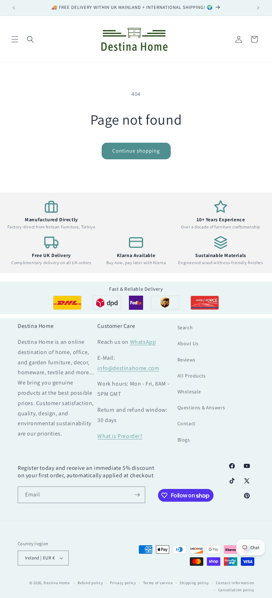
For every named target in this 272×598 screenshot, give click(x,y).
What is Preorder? (119, 436)
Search (185, 327)
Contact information (235, 582)
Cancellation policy (236, 589)
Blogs (183, 440)
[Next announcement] (258, 8)
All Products (191, 375)
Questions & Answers (201, 407)
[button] (15, 39)
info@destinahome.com (128, 368)
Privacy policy (123, 582)
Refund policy (90, 582)
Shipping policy (194, 582)
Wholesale (189, 391)
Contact (186, 423)
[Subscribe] (137, 494)
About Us (188, 343)
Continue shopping (136, 150)
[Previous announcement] (14, 8)
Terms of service (158, 582)
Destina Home (56, 582)
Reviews (186, 360)
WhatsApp (143, 342)
